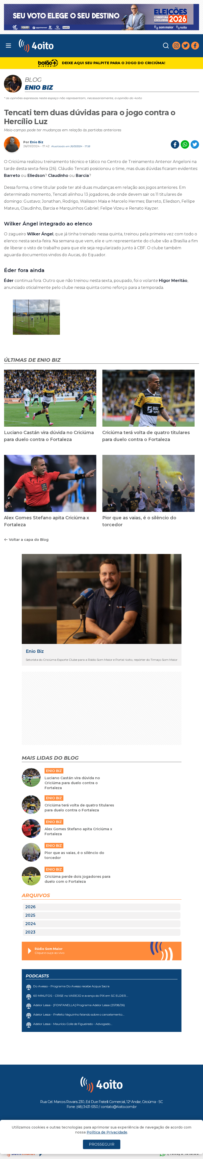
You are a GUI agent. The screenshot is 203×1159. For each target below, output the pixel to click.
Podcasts (37, 976)
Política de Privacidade (107, 1132)
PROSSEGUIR (101, 1144)
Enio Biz (36, 142)
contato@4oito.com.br (118, 1106)
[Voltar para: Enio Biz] (101, 599)
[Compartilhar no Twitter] (195, 144)
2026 (30, 907)
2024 (30, 923)
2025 (30, 915)
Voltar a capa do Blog (29, 539)
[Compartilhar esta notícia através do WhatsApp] (185, 144)
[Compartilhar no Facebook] (175, 144)
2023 (30, 932)
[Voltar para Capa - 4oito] (61, 45)
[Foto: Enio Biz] (36, 317)
